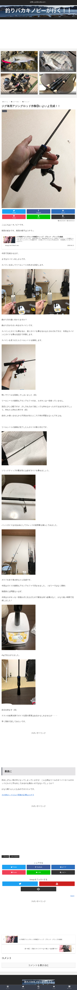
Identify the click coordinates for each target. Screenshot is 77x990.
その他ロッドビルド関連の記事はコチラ (18, 795)
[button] (71, 489)
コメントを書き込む (38, 965)
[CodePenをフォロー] (38, 889)
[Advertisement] (38, 34)
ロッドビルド (15, 856)
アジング (6, 856)
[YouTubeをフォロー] (57, 883)
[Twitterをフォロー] (20, 883)
